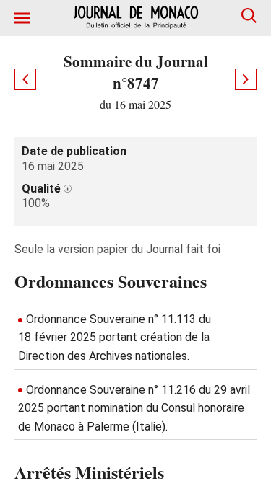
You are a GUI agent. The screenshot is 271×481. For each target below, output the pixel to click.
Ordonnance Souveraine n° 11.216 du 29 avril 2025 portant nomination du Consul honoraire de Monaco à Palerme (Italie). (134, 408)
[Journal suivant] (246, 79)
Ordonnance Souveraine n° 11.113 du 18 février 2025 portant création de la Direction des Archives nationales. (114, 337)
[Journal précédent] (25, 79)
